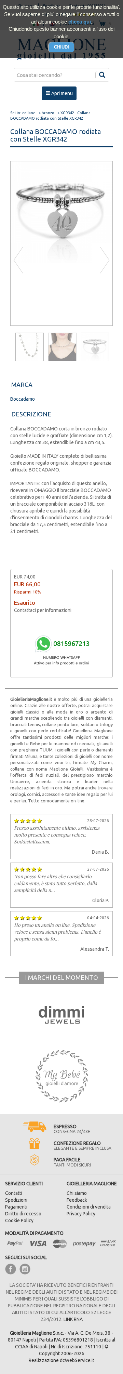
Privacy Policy (81, 1213)
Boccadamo (22, 399)
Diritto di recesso (23, 1213)
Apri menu (61, 93)
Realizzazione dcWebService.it (61, 1360)
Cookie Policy (19, 1220)
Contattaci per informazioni (42, 610)
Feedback (77, 1200)
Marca (21, 384)
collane (29, 113)
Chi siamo (77, 1193)
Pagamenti (16, 1207)
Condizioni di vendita (89, 1207)
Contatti (13, 1193)
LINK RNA (73, 1319)
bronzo (48, 113)
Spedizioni (16, 1200)
